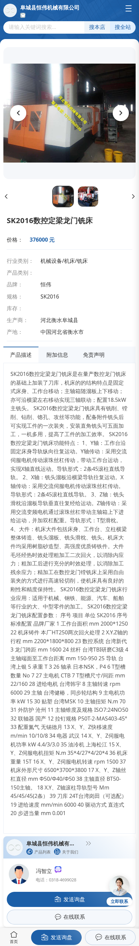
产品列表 (42, 852)
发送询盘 (61, 937)
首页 (14, 941)
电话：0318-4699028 (56, 880)
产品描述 (21, 354)
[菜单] (128, 8)
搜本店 (97, 27)
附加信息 (57, 354)
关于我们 (70, 852)
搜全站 (123, 27)
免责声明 (94, 354)
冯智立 (45, 871)
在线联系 (115, 937)
